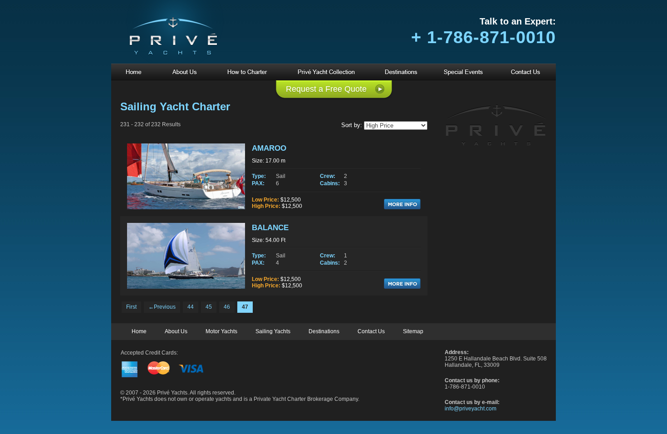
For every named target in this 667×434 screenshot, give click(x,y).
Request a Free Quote (326, 89)
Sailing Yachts (272, 331)
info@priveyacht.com (470, 408)
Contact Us (371, 331)
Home (139, 331)
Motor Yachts (221, 331)
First (131, 307)
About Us (176, 331)
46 (227, 307)
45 (209, 307)
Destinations (324, 331)
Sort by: (351, 125)
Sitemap (413, 331)
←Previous (162, 307)
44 (190, 307)
